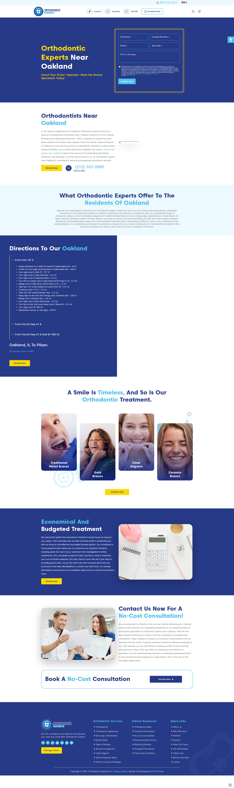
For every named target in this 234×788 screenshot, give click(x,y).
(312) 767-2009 (89, 166)
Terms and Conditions (144, 753)
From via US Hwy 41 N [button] (28, 324)
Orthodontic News (142, 727)
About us (177, 727)
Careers (97, 11)
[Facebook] (43, 743)
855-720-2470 (168, 2)
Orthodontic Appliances (107, 731)
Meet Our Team (180, 744)
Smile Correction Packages (108, 762)
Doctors (176, 740)
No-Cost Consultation (144, 736)
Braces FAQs (101, 740)
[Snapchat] (67, 743)
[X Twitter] (48, 743)
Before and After (181, 757)
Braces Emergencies (105, 749)
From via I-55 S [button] (24, 260)
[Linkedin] (62, 743)
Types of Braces (103, 744)
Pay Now (116, 11)
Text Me (134, 11)
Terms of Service (154, 73)
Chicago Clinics (51, 750)
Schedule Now (154, 11)
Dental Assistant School (145, 740)
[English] (182, 2)
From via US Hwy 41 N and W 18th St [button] (37, 334)
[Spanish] (185, 2)
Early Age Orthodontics (107, 736)
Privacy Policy (142, 73)
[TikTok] (71, 743)
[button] (231, 39)
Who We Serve (180, 731)
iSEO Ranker (158, 771)
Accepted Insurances (144, 749)
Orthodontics (102, 727)
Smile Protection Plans (106, 757)
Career (176, 762)
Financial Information (144, 731)
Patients (177, 736)
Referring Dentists (142, 744)
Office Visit (178, 753)
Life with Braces (180, 749)
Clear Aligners (102, 753)
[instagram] (52, 743)
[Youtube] (57, 743)
